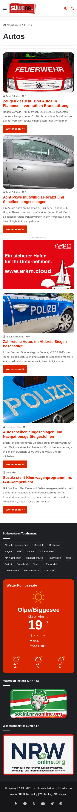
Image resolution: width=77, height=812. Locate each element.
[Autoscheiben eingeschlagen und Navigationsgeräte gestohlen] (38, 399)
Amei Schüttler (13, 96)
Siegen (36, 564)
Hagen (8, 551)
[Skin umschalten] (66, 9)
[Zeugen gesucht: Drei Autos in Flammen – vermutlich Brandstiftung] (38, 72)
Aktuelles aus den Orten (17, 545)
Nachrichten (55, 558)
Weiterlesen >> (15, 128)
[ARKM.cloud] (38, 264)
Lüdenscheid (47, 551)
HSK (19, 551)
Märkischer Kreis (34, 558)
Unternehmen (12, 570)
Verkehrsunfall (31, 570)
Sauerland (22, 564)
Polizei (8, 564)
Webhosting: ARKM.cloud (53, 794)
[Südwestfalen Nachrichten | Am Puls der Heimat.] (22, 8)
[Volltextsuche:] (72, 9)
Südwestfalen (52, 564)
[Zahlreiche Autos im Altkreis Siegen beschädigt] (38, 313)
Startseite (13, 25)
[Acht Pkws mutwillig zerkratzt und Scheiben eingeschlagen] (38, 161)
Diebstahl (39, 545)
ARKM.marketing (38, 238)
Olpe (68, 558)
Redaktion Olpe (14, 427)
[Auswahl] (5, 9)
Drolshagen (55, 545)
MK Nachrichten (13, 558)
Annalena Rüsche (15, 336)
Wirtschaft (49, 570)
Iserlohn (31, 551)
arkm (8, 472)
